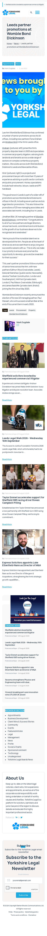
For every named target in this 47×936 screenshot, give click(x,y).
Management (14, 737)
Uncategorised (14, 756)
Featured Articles (15, 731)
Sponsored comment (17, 750)
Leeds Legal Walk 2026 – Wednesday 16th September (22, 5)
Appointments (8, 64)
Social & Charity (15, 747)
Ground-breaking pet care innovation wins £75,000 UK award (21, 693)
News (16, 43)
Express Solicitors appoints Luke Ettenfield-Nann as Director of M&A (20, 668)
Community (13, 724)
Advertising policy (31, 912)
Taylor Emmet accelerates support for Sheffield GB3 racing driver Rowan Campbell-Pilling (22, 657)
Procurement (21, 310)
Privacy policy (19, 912)
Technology (13, 753)
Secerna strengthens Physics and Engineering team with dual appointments (20, 682)
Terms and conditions (19, 915)
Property (32, 310)
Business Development (18, 718)
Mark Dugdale (10, 68)
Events (11, 728)
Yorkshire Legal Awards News (20, 759)
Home (9, 43)
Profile (11, 743)
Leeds (11, 310)
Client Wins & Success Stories (21, 721)
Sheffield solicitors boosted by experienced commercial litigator (19, 631)
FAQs (11, 912)
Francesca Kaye (11, 636)
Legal (10, 734)
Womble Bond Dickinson (18, 314)
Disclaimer (32, 915)
